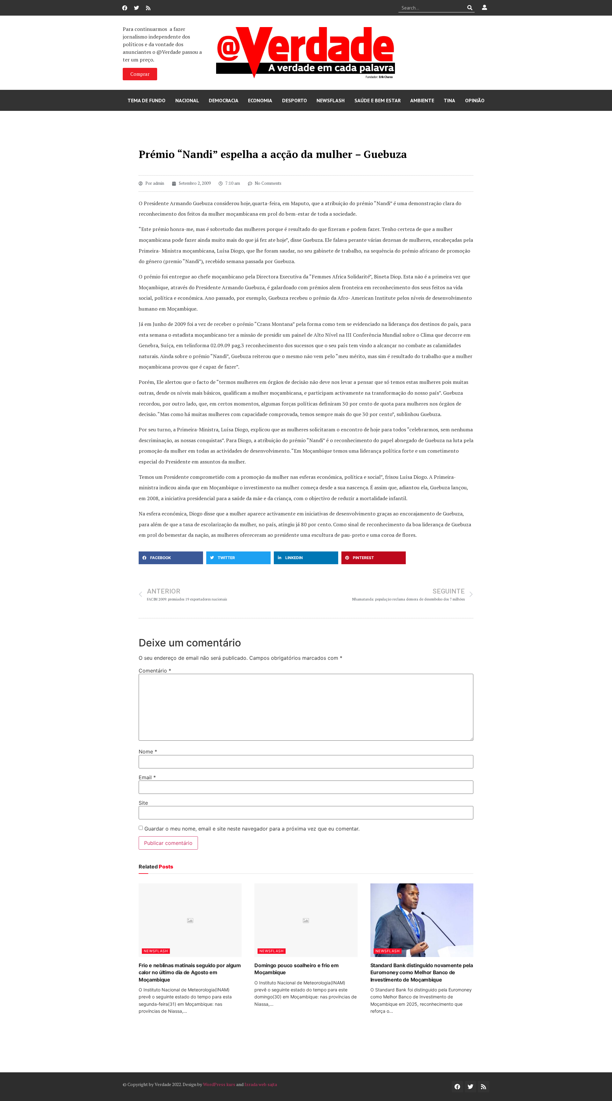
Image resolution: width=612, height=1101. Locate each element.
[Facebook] (125, 8)
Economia (260, 100)
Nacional (187, 100)
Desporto (294, 100)
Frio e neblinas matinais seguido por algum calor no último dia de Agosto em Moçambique (190, 972)
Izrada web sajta (260, 1084)
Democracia (223, 100)
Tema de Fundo (146, 100)
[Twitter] (136, 8)
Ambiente (422, 100)
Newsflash (331, 100)
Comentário (155, 670)
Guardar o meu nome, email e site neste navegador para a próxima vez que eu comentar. (252, 828)
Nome (148, 751)
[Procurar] (470, 7)
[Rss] (148, 8)
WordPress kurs (219, 1084)
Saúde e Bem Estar (377, 100)
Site (143, 802)
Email (147, 777)
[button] (171, 557)
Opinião (474, 100)
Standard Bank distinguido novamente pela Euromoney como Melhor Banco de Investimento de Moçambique (421, 972)
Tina (449, 100)
